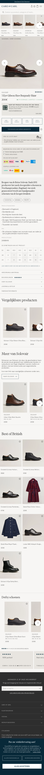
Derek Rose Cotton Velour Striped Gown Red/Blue (31, 507)
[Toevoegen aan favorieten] (25, 309)
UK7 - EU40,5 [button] (17, 121)
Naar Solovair (8, 376)
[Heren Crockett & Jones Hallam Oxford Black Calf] (11, 453)
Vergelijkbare (19, 300)
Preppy (26, 200)
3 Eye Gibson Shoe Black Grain (5, 33)
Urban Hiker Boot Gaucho (12, 417)
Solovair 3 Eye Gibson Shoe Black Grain (15, 341)
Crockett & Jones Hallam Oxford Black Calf (9, 470)
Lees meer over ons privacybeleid (22, 693)
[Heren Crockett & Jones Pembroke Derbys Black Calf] (11, 490)
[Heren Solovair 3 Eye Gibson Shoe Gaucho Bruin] (18, 22)
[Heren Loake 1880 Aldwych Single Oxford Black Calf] (33, 527)
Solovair (4, 30)
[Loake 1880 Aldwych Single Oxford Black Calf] (33, 542)
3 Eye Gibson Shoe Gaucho (17, 33)
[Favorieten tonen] (34, 6)
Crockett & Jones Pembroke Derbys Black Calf (10, 507)
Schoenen (5, 39)
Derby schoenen (15, 39)
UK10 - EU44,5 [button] (38, 121)
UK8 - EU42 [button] (27, 121)
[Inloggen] (31, 6)
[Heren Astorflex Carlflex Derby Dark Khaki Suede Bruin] (30, 22)
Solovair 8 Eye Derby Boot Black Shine (9, 582)
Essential (8, 200)
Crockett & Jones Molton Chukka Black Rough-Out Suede (31, 470)
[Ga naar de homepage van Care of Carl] (9, 6)
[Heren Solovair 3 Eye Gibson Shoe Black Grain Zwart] (6, 22)
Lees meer (38, 113)
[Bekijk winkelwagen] (37, 6)
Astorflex (28, 30)
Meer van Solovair (15, 354)
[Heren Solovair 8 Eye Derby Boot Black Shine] (11, 565)
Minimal (18, 200)
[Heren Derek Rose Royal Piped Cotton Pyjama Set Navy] (11, 527)
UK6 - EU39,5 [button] (6, 121)
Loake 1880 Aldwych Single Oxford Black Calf (32, 544)
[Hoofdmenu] (41, 6)
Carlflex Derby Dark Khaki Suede (29, 33)
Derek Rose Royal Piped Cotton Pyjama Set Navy (8, 544)
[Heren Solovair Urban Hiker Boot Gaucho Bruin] (15, 397)
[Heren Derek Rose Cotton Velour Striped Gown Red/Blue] (33, 490)
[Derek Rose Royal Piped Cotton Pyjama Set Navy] (11, 542)
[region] (22, 660)
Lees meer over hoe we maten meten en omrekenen (20, 266)
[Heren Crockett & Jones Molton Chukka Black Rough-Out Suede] (33, 453)
